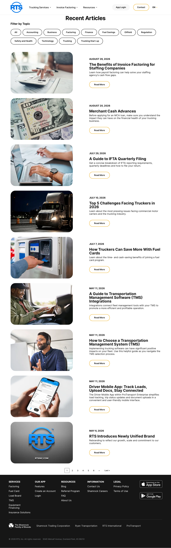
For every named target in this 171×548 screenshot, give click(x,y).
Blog (63, 486)
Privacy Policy (121, 486)
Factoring (71, 32)
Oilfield (128, 32)
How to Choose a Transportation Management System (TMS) (118, 342)
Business (52, 32)
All (16, 32)
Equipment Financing (14, 506)
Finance (89, 32)
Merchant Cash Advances (112, 111)
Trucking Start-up (90, 41)
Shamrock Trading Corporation (53, 525)
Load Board (15, 495)
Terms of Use (121, 491)
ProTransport (134, 525)
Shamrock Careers (97, 491)
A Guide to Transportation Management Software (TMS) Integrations (116, 297)
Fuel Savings (108, 32)
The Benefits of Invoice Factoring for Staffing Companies (122, 66)
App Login (121, 7)
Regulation (146, 32)
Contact (141, 7)
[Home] (16, 7)
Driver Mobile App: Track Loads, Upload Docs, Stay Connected (118, 388)
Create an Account (45, 491)
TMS (11, 500)
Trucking (67, 41)
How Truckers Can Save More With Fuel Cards (124, 251)
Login (38, 495)
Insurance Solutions (19, 512)
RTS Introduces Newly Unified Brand (122, 436)
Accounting (32, 32)
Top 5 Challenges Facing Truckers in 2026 (122, 205)
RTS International (111, 525)
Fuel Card (14, 491)
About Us (66, 500)
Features (39, 486)
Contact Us (93, 486)
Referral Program (70, 491)
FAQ (63, 495)
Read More (99, 84)
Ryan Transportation (86, 525)
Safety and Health (23, 41)
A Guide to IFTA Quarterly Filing (117, 158)
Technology (48, 41)
